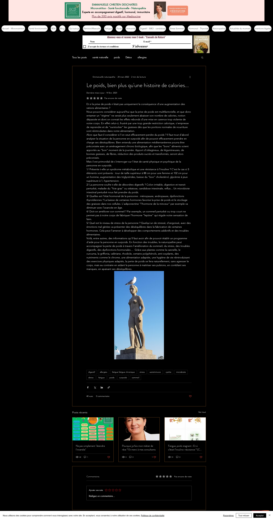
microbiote (181, 372)
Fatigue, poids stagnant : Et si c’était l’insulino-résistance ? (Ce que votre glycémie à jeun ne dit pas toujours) (184, 447)
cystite (168, 372)
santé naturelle (100, 57)
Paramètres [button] (228, 515)
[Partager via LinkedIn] (101, 387)
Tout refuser (243, 515)
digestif (91, 372)
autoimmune (155, 372)
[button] (202, 57)
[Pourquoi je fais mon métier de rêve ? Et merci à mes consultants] (139, 428)
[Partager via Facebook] (87, 387)
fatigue (101, 377)
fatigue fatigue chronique (123, 372)
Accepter (260, 515)
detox (91, 377)
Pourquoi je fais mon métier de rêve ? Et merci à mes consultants (139, 447)
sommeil (135, 377)
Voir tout (202, 412)
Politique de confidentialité (152, 515)
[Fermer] (269, 515)
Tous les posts (79, 57)
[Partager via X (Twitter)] (94, 387)
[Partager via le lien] (108, 387)
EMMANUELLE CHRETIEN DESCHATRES (114, 4)
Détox (129, 57)
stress (142, 372)
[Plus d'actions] (190, 77)
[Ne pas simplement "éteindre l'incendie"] (92, 428)
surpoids (123, 377)
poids (117, 57)
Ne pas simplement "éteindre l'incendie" (90, 447)
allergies (142, 57)
